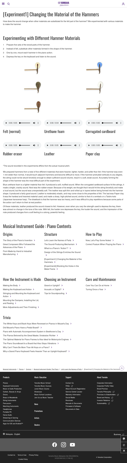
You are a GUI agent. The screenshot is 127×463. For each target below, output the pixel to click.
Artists (36, 417)
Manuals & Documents (74, 403)
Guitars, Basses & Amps (12, 391)
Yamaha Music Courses (42, 386)
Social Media (70, 397)
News (36, 404)
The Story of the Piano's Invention (17, 240)
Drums (5, 394)
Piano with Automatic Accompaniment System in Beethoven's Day (32, 331)
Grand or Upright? (52, 285)
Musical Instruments (9, 369)
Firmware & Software (73, 406)
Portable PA (7, 412)
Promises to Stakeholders (106, 394)
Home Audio (7, 415)
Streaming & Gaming (10, 418)
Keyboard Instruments (11, 386)
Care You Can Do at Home (97, 285)
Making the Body (10, 285)
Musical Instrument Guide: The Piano (46, 369)
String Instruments (9, 400)
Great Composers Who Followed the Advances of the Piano (19, 246)
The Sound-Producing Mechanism (59, 244)
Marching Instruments (11, 406)
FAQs (68, 386)
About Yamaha (102, 377)
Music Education (40, 377)
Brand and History (103, 397)
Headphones (7, 409)
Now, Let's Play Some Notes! (98, 240)
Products (6, 377)
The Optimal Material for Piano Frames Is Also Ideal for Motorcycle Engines (36, 339)
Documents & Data (72, 409)
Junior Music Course (41, 389)
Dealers (37, 424)
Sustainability (102, 403)
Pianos (21, 369)
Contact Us (70, 383)
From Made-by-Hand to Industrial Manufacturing (17, 253)
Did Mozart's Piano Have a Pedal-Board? (21, 327)
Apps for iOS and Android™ (13, 423)
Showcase (38, 391)
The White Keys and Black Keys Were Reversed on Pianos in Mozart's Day (36, 323)
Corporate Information (104, 383)
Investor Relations (103, 400)
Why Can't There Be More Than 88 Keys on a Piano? (26, 347)
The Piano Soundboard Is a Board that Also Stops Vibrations (29, 343)
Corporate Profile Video (105, 386)
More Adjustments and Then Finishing (19, 307)
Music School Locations (43, 394)
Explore (28, 369)
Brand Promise (102, 389)
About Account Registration (75, 389)
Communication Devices (11, 421)
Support (68, 377)
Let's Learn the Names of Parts (57, 240)
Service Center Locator (74, 391)
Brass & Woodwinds (10, 397)
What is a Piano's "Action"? (56, 248)
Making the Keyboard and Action (17, 289)
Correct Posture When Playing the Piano (103, 244)
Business (117, 434)
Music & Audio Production (12, 389)
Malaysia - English (13, 434)
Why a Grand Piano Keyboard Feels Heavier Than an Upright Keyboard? (35, 351)
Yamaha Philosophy (104, 391)
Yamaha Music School (42, 383)
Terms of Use (22, 455)
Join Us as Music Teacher (43, 397)
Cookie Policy (23, 459)
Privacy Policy (33, 455)
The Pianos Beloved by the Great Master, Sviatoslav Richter (29, 335)
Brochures (69, 400)
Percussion (7, 403)
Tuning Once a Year (94, 289)
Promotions (38, 410)
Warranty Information (73, 394)
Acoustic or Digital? (52, 289)
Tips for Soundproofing (54, 293)
